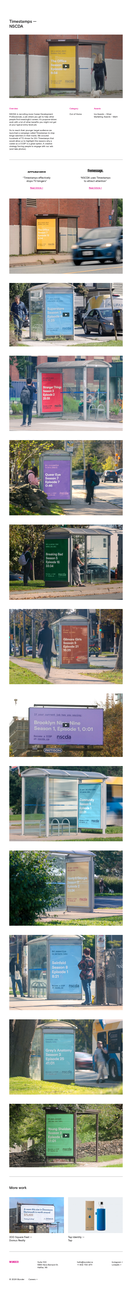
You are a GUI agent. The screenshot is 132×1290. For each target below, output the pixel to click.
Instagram (116, 1262)
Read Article (36, 188)
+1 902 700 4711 (84, 1265)
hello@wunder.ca (85, 1262)
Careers (32, 1279)
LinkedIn (116, 1265)
